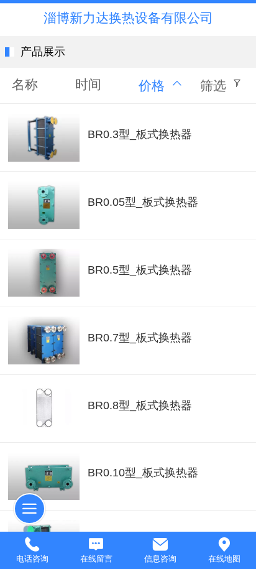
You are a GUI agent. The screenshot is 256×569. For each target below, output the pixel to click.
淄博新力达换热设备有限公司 (128, 18)
